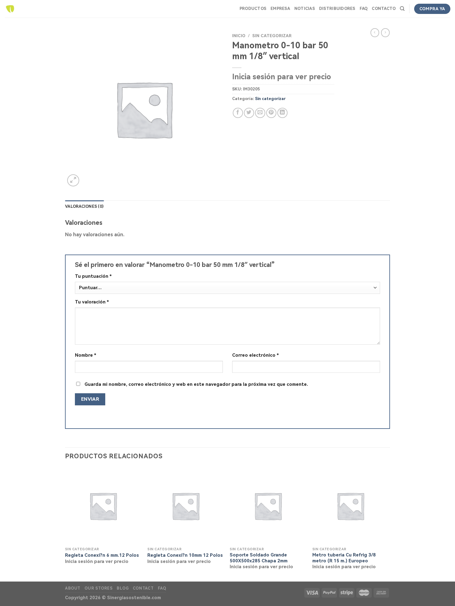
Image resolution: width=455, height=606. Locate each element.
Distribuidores (337, 8)
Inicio (238, 35)
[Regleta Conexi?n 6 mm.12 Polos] (103, 506)
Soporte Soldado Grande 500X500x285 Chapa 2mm (259, 558)
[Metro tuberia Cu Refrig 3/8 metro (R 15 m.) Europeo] (350, 506)
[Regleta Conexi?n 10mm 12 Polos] (185, 506)
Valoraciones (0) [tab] (84, 206)
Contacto (384, 8)
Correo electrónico (255, 355)
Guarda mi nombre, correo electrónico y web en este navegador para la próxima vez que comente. (196, 384)
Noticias (304, 8)
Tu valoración (92, 302)
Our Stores (98, 588)
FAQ (364, 8)
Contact (143, 588)
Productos (253, 8)
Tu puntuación (93, 276)
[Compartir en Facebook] (238, 113)
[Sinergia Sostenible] (10, 8)
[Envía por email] (260, 113)
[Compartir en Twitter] (249, 113)
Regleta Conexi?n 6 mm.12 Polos (102, 555)
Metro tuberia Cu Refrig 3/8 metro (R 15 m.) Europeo (344, 558)
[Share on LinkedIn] (282, 113)
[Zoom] (73, 180)
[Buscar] (402, 9)
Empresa (280, 8)
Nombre (85, 355)
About (72, 588)
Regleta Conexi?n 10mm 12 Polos (185, 555)
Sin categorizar (272, 35)
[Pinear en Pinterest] (271, 113)
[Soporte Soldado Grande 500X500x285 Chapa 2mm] (268, 506)
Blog (122, 588)
